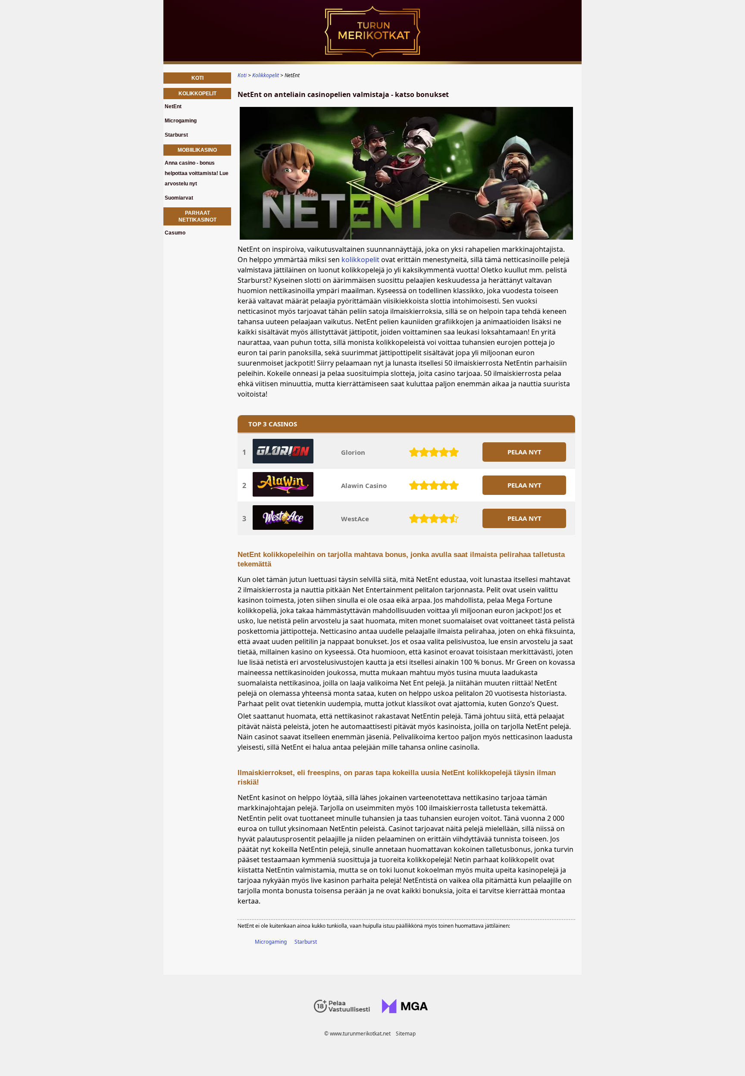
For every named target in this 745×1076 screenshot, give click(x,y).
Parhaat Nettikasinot (197, 216)
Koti (197, 78)
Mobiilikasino (197, 150)
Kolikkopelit (197, 94)
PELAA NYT (524, 451)
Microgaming (271, 941)
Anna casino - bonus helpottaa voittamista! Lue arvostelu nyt (197, 173)
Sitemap (406, 1033)
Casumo (175, 233)
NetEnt (173, 106)
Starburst (305, 941)
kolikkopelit (360, 259)
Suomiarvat (179, 198)
